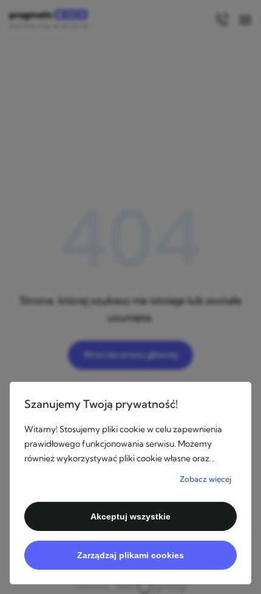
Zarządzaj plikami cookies (130, 555)
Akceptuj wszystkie (130, 516)
